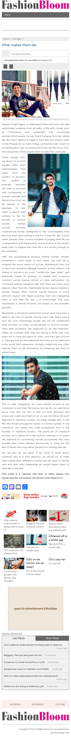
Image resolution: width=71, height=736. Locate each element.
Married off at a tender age (57, 546)
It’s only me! (55, 563)
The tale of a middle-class (32, 549)
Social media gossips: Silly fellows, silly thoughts (10, 576)
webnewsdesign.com (59, 733)
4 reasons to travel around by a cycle (31, 662)
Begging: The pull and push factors (35, 525)
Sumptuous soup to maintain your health (33, 669)
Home (6, 39)
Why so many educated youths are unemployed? (57, 527)
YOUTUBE (60, 704)
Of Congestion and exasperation (13, 552)
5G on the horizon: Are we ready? (35, 573)
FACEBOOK (15, 704)
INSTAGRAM (37, 704)
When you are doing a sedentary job (31, 686)
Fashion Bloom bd (12, 633)
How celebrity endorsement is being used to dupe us (14, 525)
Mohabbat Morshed (21, 54)
